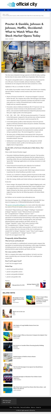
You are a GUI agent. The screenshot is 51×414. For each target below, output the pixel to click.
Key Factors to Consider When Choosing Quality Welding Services (7, 346)
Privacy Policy (16, 407)
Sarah (6, 39)
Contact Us (38, 407)
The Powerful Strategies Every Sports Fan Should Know (7, 367)
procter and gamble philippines (17, 205)
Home (11, 407)
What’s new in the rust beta (7, 313)
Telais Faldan (16, 302)
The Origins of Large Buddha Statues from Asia (7, 300)
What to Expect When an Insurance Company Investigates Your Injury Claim (30, 300)
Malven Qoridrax (17, 358)
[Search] (48, 10)
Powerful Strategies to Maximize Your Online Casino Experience (7, 378)
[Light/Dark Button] (45, 10)
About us (33, 407)
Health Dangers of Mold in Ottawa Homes (7, 357)
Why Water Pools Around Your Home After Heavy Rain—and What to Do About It (7, 388)
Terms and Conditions (25, 407)
